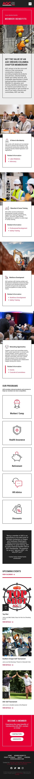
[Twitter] (15, 768)
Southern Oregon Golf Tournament (14, 659)
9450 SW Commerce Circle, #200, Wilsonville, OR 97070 (19, 763)
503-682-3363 (14, 762)
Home (6, 15)
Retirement (17, 466)
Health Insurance (17, 439)
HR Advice (17, 492)
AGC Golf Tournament (9, 702)
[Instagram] (23, 768)
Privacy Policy (19, 773)
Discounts (17, 518)
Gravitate (17, 774)
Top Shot (5, 614)
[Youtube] (19, 768)
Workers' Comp (17, 413)
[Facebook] (11, 768)
